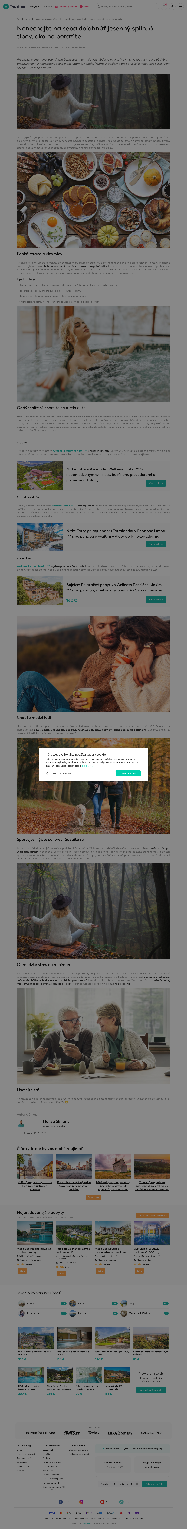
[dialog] (93, 764)
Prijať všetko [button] (128, 773)
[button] (60, 773)
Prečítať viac (88, 765)
